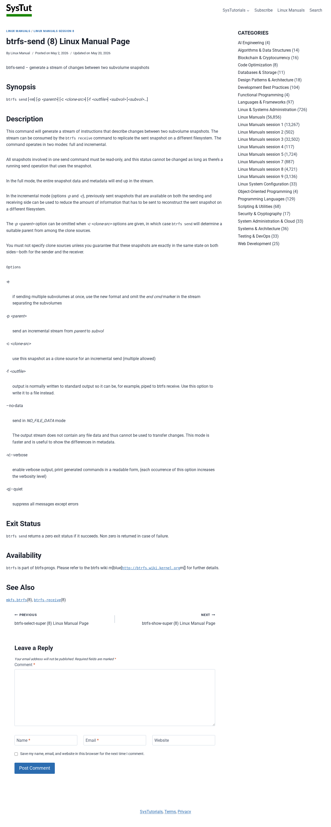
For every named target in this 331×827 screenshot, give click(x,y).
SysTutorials (151, 811)
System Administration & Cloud (266, 221)
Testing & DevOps (254, 236)
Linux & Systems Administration (267, 109)
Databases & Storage (257, 72)
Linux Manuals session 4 (260, 146)
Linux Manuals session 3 (260, 139)
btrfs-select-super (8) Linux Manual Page (51, 619)
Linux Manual (20, 53)
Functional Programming (260, 94)
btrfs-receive (47, 600)
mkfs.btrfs (16, 600)
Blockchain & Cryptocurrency (264, 57)
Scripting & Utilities (255, 206)
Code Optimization (255, 65)
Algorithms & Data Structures (264, 50)
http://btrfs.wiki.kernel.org (151, 568)
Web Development (254, 243)
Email (92, 740)
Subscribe (263, 10)
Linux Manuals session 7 (260, 161)
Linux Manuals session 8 (54, 31)
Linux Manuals (291, 10)
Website (161, 740)
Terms (170, 811)
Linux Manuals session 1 (260, 124)
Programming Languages (261, 199)
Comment (24, 664)
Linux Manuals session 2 (260, 132)
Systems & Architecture (259, 228)
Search (316, 10)
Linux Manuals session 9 (260, 176)
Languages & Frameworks (261, 102)
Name (23, 740)
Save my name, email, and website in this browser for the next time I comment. (82, 754)
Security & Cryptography (260, 213)
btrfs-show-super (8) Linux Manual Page (178, 619)
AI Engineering (251, 42)
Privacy (184, 811)
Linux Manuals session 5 (260, 154)
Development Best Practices (263, 87)
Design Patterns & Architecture (265, 79)
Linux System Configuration (263, 184)
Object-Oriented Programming (265, 191)
